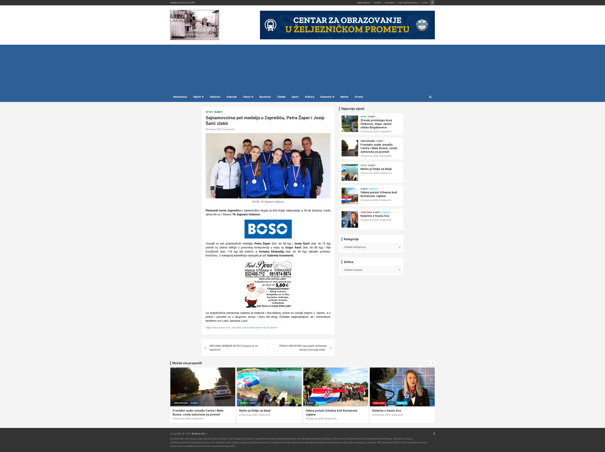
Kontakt (377, 2)
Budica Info (229, 129)
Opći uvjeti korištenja (407, 2)
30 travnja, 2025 (214, 129)
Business (265, 96)
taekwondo (260, 327)
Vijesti (197, 96)
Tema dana (366, 212)
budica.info (224, 327)
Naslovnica (180, 96)
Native (344, 96)
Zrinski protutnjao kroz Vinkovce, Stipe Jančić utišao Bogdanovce (376, 123)
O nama (424, 2)
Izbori (247, 96)
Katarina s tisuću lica (374, 216)
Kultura (309, 96)
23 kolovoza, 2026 (369, 131)
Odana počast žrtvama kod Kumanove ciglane (378, 194)
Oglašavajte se (363, 2)
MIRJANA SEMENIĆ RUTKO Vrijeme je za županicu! (234, 347)
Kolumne (325, 96)
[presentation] (428, 363)
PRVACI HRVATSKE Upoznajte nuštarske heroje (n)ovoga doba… (303, 347)
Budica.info (198, 433)
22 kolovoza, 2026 (381, 415)
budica (214, 327)
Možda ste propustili (187, 363)
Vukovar (232, 96)
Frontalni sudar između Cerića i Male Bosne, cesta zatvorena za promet (378, 148)
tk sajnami (272, 327)
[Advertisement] (302, 68)
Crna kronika (367, 141)
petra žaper (248, 327)
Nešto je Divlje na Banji (376, 169)
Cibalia (281, 96)
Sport (295, 96)
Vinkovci (215, 96)
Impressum (390, 2)
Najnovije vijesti (352, 109)
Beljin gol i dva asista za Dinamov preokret (401, 410)
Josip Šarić (236, 327)
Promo (359, 96)
